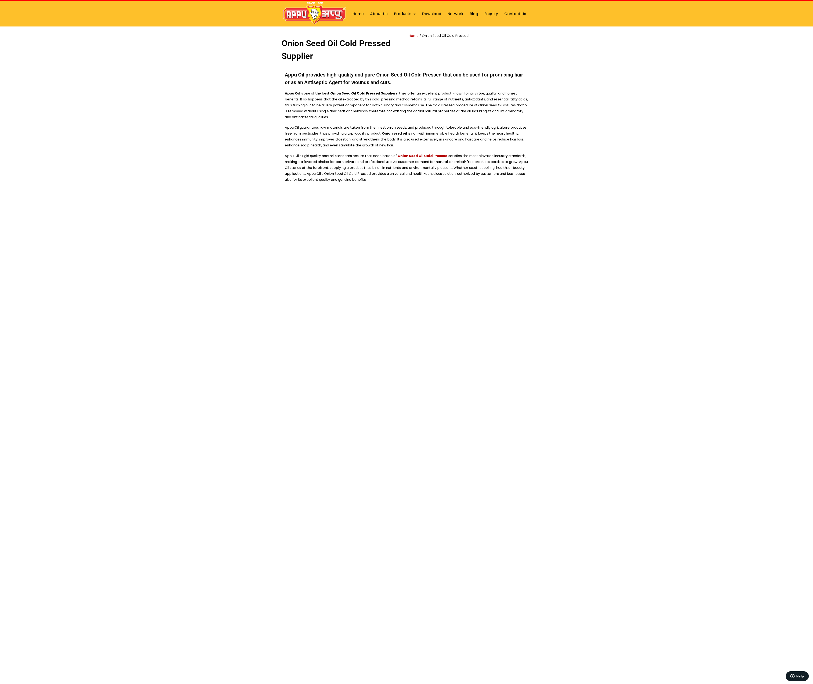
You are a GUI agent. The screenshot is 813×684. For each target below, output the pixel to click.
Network (455, 13)
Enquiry (491, 13)
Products (402, 13)
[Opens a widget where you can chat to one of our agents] (797, 676)
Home (358, 13)
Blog (474, 13)
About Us (379, 13)
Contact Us (515, 13)
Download (431, 13)
